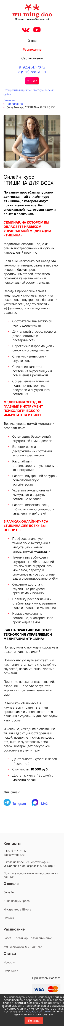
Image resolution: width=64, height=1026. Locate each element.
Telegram (19, 803)
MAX (44, 803)
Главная (9, 100)
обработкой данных (39, 1011)
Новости (9, 962)
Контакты (12, 843)
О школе (11, 883)
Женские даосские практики (23, 946)
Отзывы (9, 918)
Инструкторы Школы (17, 909)
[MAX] (35, 803)
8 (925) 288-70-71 (32, 72)
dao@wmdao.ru (14, 854)
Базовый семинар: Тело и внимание (28, 938)
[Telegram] (7, 803)
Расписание (32, 49)
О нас (32, 41)
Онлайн (9, 892)
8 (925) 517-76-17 (32, 67)
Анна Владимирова (17, 901)
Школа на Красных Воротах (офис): (27, 862)
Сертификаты (32, 58)
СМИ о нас (11, 971)
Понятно (33, 1020)
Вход (34, 81)
